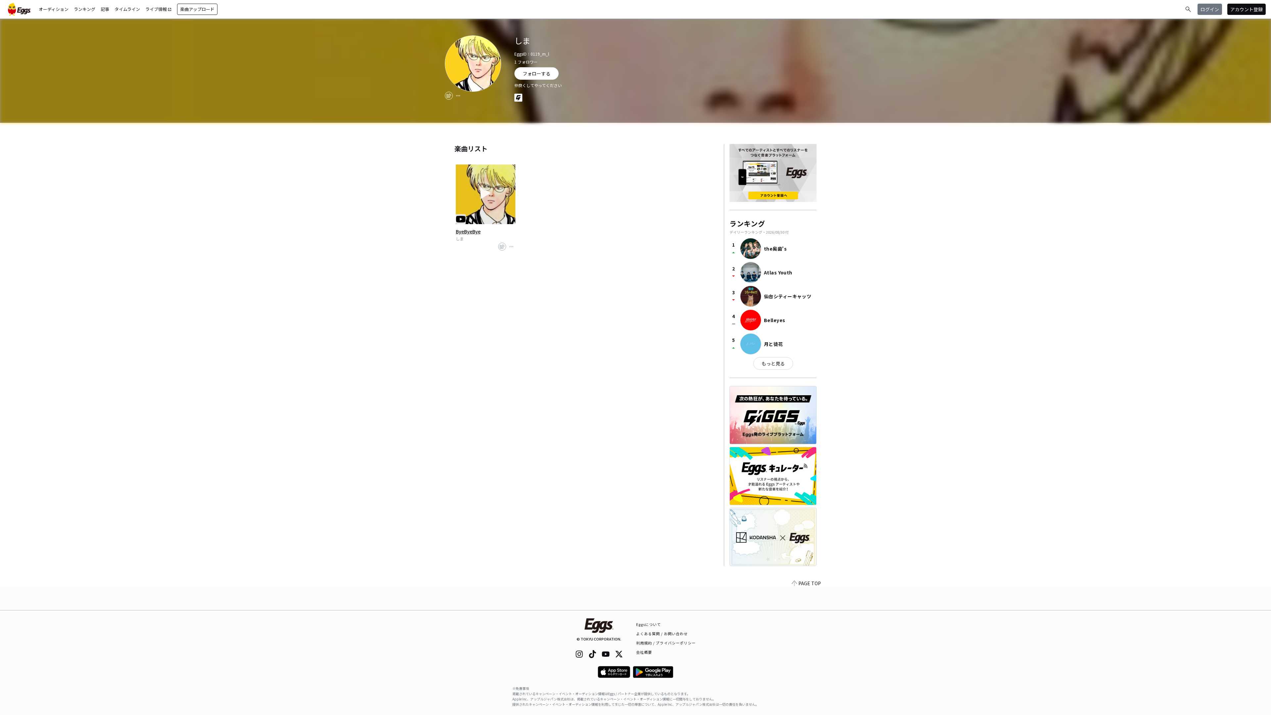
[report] (458, 96)
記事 (105, 9)
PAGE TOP (809, 583)
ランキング (84, 9)
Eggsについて (648, 624)
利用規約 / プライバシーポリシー (666, 642)
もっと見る (773, 363)
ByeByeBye (468, 231)
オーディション (54, 9)
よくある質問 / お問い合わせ (662, 633)
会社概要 (644, 652)
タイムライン (127, 9)
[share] (449, 96)
